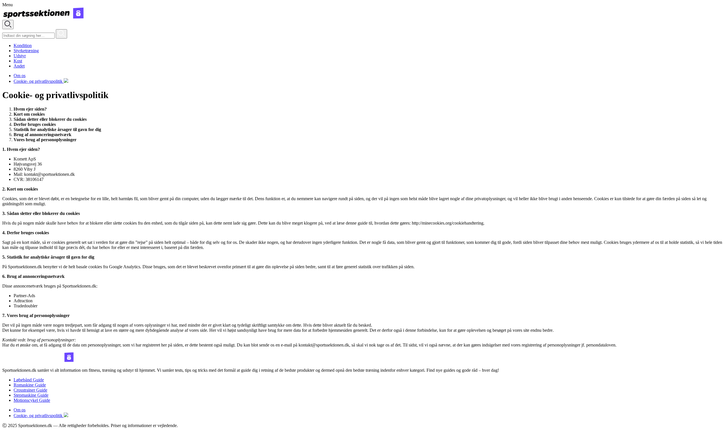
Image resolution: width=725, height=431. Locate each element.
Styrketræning (26, 50)
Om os (19, 75)
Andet (19, 66)
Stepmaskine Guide (31, 395)
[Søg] (61, 34)
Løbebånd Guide (29, 379)
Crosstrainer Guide (30, 390)
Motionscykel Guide (32, 400)
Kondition (23, 45)
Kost (18, 60)
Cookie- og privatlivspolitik (39, 81)
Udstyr (20, 55)
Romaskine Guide (30, 385)
